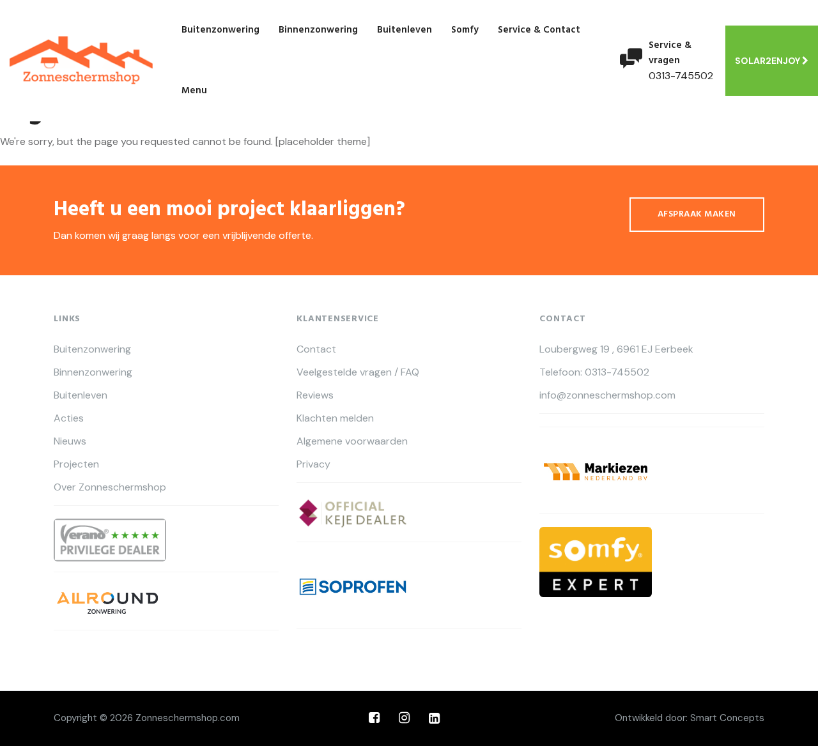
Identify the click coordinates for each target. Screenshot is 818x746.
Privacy (313, 464)
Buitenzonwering (220, 30)
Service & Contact (539, 30)
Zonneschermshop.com (187, 718)
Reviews (315, 395)
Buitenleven (404, 30)
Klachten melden (335, 418)
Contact (316, 349)
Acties (69, 418)
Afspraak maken (697, 214)
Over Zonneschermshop (110, 487)
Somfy (465, 30)
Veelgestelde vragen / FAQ (358, 372)
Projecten (76, 464)
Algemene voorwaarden (352, 441)
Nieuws (70, 441)
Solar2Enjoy (768, 60)
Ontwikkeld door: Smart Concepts (689, 718)
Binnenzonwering (318, 30)
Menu (194, 90)
